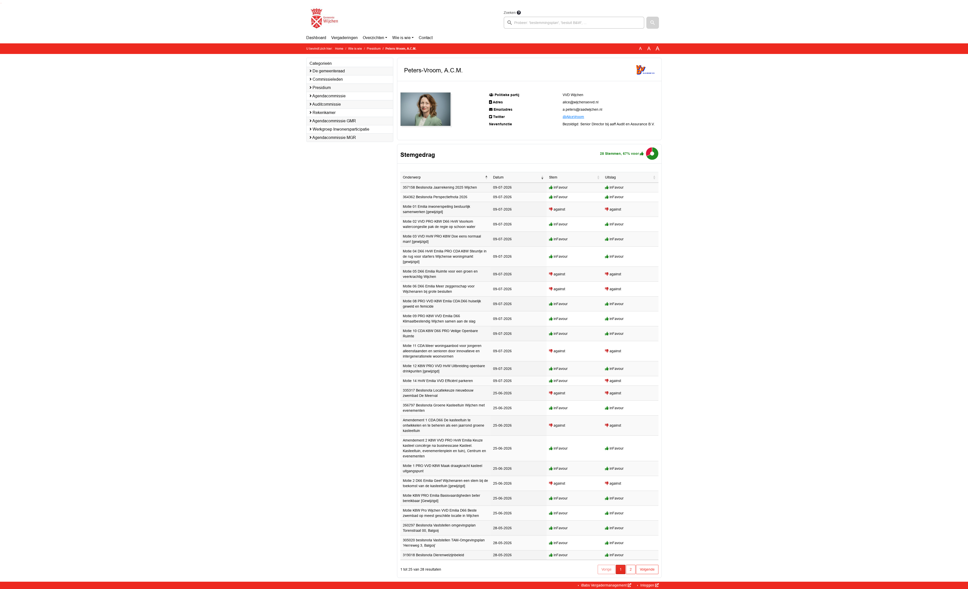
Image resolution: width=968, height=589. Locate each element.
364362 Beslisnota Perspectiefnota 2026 (435, 197)
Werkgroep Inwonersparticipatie (340, 129)
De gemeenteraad (328, 71)
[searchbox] (574, 23)
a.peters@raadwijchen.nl (582, 109)
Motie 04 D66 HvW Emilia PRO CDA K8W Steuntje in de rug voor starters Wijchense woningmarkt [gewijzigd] (445, 256)
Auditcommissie (326, 104)
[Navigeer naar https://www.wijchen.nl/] (323, 19)
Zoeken (510, 13)
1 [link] (621, 569)
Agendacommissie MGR (334, 137)
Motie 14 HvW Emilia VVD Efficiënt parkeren (438, 381)
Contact (426, 38)
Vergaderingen (344, 38)
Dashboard (316, 38)
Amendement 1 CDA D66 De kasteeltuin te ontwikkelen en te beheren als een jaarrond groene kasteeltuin (443, 425)
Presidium (374, 48)
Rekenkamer (324, 112)
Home (339, 48)
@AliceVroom (573, 117)
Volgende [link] (647, 569)
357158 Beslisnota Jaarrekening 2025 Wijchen (440, 187)
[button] (652, 23)
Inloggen (647, 585)
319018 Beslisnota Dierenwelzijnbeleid (433, 555)
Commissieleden (327, 79)
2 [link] (631, 569)
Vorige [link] (606, 569)
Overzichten (373, 38)
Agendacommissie (329, 96)
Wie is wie (401, 38)
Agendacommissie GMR (334, 121)
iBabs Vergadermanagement (604, 585)
